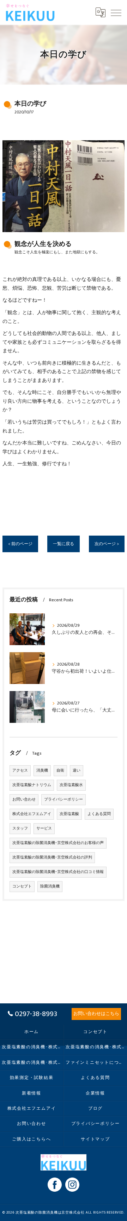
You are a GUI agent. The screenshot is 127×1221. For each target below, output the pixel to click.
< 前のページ (20, 544)
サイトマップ (95, 1139)
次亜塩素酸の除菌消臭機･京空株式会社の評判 (52, 857)
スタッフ (20, 828)
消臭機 (42, 770)
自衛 (60, 770)
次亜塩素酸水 (71, 785)
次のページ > (107, 544)
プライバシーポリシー (63, 799)
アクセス (20, 770)
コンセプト (22, 886)
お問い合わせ (24, 799)
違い (76, 770)
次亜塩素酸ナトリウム (31, 785)
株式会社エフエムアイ (31, 814)
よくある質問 (99, 814)
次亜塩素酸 (69, 814)
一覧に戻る (63, 544)
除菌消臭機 (50, 886)
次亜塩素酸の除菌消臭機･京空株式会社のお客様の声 (58, 843)
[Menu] (116, 12)
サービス (44, 828)
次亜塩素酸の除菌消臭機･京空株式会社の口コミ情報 (58, 872)
